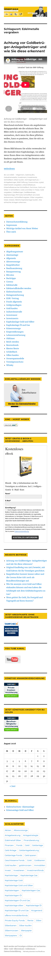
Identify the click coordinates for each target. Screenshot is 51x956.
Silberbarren (10, 925)
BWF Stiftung (22, 182)
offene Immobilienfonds (16, 915)
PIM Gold (19, 195)
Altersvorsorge (13, 261)
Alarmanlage (12, 255)
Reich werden (12, 342)
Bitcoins (10, 275)
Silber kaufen (19, 180)
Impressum (11, 225)
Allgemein (20, 175)
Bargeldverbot (13, 265)
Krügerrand (36, 910)
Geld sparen (30, 855)
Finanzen (9, 845)
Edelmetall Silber (13, 840)
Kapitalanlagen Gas (31, 890)
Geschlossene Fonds (14, 860)
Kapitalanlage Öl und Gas (18, 325)
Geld (27, 845)
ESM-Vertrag (12, 298)
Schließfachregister (21, 197)
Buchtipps (11, 278)
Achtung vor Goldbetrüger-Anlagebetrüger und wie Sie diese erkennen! (25, 47)
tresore (11, 200)
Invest (8, 870)
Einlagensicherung (15, 295)
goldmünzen (25, 865)
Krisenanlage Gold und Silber (20, 810)
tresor (6, 200)
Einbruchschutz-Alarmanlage (20, 807)
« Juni (12, 786)
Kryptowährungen (15, 332)
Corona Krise (33, 182)
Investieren (19, 870)
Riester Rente (12, 348)
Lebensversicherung (15, 335)
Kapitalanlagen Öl (13, 895)
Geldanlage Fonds (13, 855)
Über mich (11, 232)
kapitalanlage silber (14, 905)
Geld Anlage (10, 850)
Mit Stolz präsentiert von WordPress (34, 951)
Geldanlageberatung (29, 850)
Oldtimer (10, 338)
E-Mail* (8, 501)
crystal (41, 182)
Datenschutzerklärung (17, 222)
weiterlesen (9, 168)
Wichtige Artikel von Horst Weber (22, 228)
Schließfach (8, 180)
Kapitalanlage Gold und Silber (20, 322)
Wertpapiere (11, 935)
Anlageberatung (12, 835)
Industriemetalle (10, 177)
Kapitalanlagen (12, 890)
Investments (32, 177)
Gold (29, 860)
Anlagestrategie (30, 835)
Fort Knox (33, 187)
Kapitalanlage (9, 195)
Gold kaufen (30, 175)
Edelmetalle (11, 285)
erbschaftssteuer (29, 185)
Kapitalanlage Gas (29, 875)
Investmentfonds (35, 870)
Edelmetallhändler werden (18, 288)
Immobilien (39, 865)
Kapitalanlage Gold (14, 880)
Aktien (8, 830)
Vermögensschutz (32, 180)
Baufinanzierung (14, 268)
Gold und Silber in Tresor (30, 190)
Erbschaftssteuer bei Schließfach (16, 187)
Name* (7, 493)
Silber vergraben (36, 197)
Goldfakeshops (29, 192)
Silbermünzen (11, 930)
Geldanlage (37, 845)
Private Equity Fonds (15, 920)
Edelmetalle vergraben (13, 185)
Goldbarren (39, 860)
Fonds (19, 845)
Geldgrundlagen (13, 305)
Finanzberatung (31, 840)
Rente (30, 920)
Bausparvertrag (13, 271)
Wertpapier (26, 930)
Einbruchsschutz (14, 291)
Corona (9, 281)
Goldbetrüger (18, 192)
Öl (21, 935)
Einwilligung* (10, 508)
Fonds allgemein (14, 301)
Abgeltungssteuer (14, 251)
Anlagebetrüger (10, 182)
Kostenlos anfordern (25, 537)
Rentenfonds (12, 345)
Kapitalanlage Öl (33, 905)
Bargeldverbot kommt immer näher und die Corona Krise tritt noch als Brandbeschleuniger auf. (25, 577)
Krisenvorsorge (13, 328)
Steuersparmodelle (15, 358)
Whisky (9, 365)
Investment (22, 177)
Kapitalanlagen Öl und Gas (17, 900)
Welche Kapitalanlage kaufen (26, 200)
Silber (38, 920)
